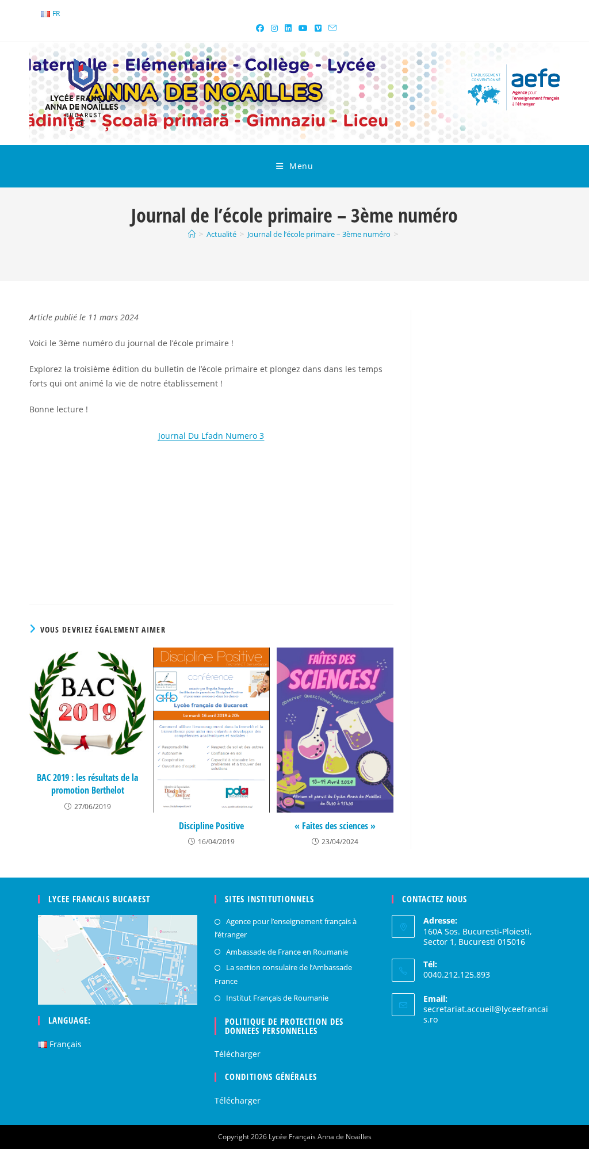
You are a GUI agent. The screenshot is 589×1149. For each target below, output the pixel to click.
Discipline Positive (211, 825)
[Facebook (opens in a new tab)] (260, 28)
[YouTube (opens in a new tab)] (303, 28)
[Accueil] (192, 234)
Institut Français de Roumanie (277, 998)
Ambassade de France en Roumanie (287, 952)
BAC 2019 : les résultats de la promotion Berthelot (87, 783)
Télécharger (238, 1053)
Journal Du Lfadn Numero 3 (211, 435)
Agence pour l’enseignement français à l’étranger (286, 928)
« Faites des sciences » (335, 825)
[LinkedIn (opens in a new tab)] (288, 28)
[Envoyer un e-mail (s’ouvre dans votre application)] (330, 28)
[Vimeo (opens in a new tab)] (318, 28)
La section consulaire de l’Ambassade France (283, 974)
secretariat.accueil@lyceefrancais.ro (485, 1014)
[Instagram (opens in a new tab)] (274, 28)
